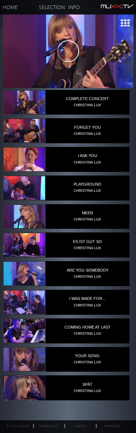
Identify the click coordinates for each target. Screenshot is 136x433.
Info (74, 7)
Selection (52, 7)
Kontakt (80, 426)
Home (10, 7)
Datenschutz (49, 426)
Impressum (112, 426)
